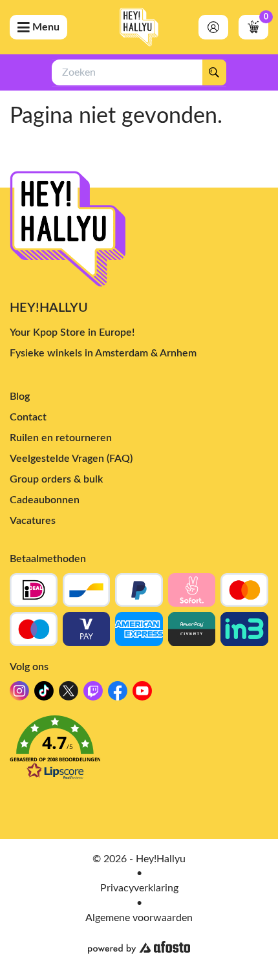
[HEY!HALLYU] (139, 27)
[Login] (213, 27)
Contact (28, 417)
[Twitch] (93, 694)
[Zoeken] (214, 72)
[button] (139, 751)
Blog (20, 396)
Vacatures (33, 521)
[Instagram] (19, 694)
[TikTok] (44, 694)
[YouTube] (142, 694)
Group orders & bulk (56, 479)
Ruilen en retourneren (61, 438)
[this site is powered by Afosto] (139, 947)
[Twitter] (68, 694)
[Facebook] (117, 694)
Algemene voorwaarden (139, 918)
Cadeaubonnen (45, 500)
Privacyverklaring (139, 888)
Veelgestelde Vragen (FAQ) (71, 458)
